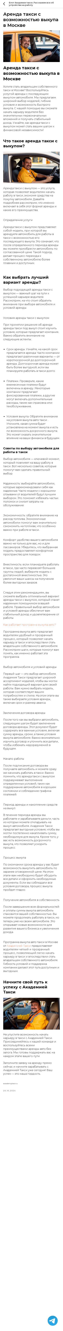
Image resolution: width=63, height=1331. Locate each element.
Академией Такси (19, 945)
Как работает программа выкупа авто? (29, 624)
